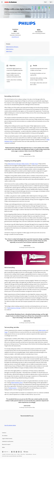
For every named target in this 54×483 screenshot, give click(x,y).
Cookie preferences (29, 454)
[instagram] (14, 451)
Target (6, 332)
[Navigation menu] (2, 2)
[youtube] (21, 451)
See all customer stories (10, 425)
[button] (5, 452)
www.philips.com (15, 37)
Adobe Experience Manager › (12, 46)
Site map (34, 454)
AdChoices (20, 456)
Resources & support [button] (6, 444)
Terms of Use (23, 454)
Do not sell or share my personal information (9, 456)
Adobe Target (34, 164)
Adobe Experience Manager (14, 164)
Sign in (45, 2)
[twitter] (16, 451)
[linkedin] (18, 451)
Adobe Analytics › (10, 49)
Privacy (18, 454)
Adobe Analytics (25, 164)
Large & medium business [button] (7, 438)
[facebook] (12, 451)
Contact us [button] (4, 432)
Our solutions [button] (4, 435)
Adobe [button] (3, 447)
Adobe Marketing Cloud (16, 382)
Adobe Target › (9, 51)
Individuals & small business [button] (7, 441)
